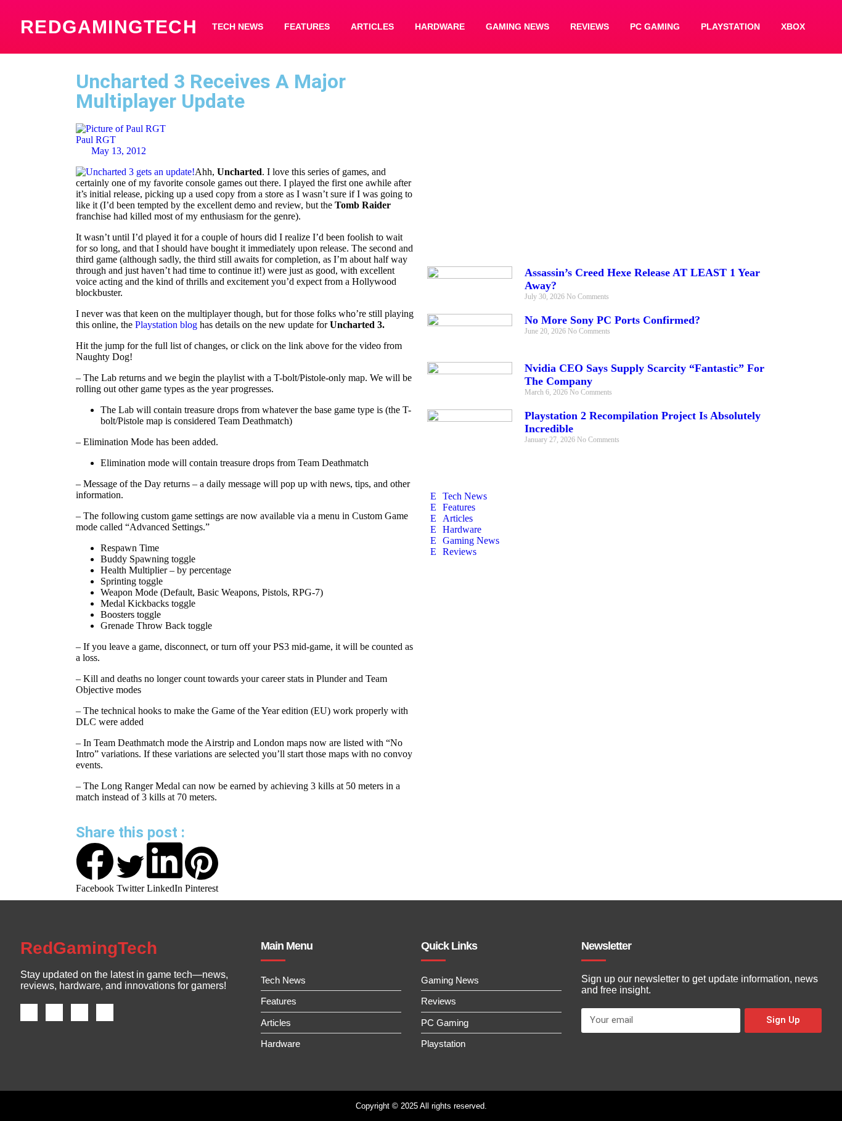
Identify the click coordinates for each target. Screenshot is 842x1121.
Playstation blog (166, 324)
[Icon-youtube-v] (104, 1012)
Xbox (793, 26)
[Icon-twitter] (54, 1012)
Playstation (730, 26)
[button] (95, 868)
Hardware (440, 26)
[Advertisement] (596, 167)
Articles (372, 26)
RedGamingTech (108, 27)
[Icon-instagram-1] (79, 1012)
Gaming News (517, 26)
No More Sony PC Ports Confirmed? (612, 320)
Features (307, 26)
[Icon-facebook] (29, 1012)
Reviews (589, 26)
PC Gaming (655, 26)
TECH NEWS (237, 26)
